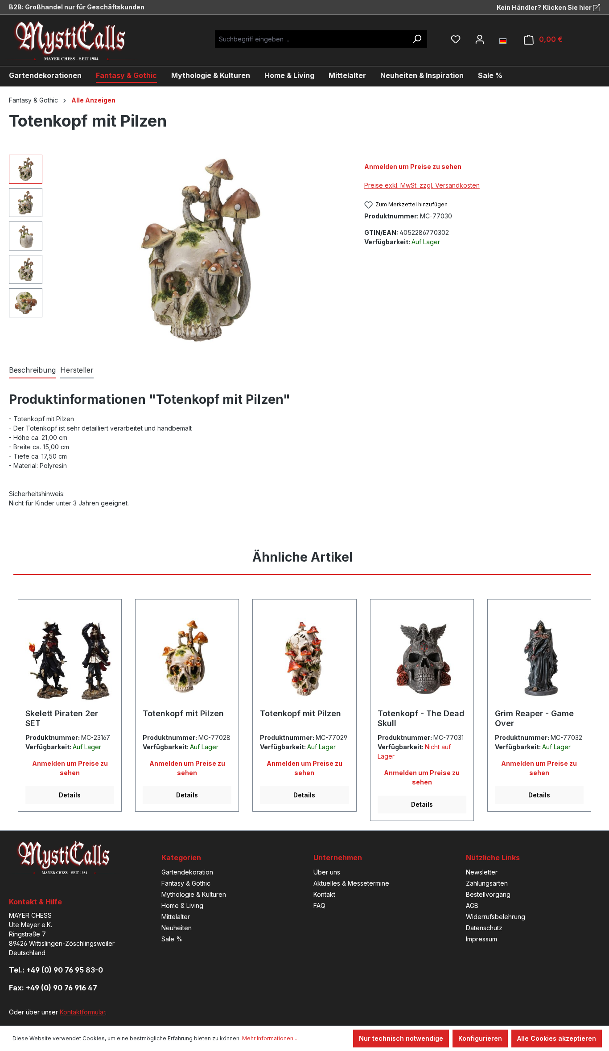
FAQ (319, 905)
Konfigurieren (480, 1038)
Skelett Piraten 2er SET (61, 718)
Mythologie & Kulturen (193, 894)
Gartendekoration (187, 872)
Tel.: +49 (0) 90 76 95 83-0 (56, 969)
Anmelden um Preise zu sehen (412, 166)
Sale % (171, 939)
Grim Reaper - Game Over (534, 718)
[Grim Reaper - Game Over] (539, 657)
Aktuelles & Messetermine (351, 883)
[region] (177, 250)
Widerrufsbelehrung (495, 916)
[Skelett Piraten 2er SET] (69, 657)
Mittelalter (175, 916)
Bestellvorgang (488, 894)
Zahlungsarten (487, 883)
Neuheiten (176, 928)
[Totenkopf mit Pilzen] (199, 250)
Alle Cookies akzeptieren (556, 1038)
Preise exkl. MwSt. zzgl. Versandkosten (422, 185)
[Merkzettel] (455, 39)
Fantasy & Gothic (185, 883)
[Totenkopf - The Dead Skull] (422, 657)
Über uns (326, 872)
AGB (472, 905)
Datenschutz (484, 928)
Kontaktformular (82, 1012)
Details (70, 795)
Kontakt (324, 894)
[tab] (32, 370)
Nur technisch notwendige (401, 1038)
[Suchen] (417, 39)
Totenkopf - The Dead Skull (421, 718)
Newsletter (482, 872)
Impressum (481, 939)
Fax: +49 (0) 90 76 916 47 (53, 987)
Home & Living (182, 905)
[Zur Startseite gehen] (78, 40)
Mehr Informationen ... (270, 1038)
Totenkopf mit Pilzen (183, 713)
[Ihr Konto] (479, 39)
